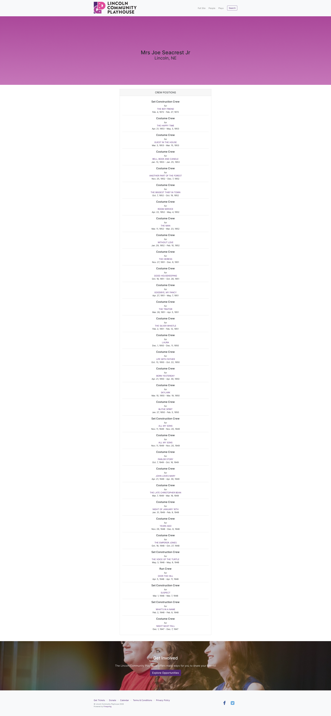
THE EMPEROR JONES (166, 542)
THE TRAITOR (165, 309)
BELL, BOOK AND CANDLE (165, 159)
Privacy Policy (163, 700)
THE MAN (165, 225)
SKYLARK (165, 392)
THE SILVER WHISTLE (165, 325)
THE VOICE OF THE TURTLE (165, 559)
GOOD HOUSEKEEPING (165, 275)
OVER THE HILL (165, 576)
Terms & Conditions (142, 700)
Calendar (124, 700)
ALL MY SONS (165, 426)
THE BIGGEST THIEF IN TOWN (165, 192)
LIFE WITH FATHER (165, 359)
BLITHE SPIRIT (165, 409)
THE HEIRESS (165, 259)
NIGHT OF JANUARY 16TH (166, 509)
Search (232, 8)
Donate (112, 700)
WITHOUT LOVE (165, 242)
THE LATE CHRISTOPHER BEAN (165, 492)
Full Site (201, 8)
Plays (221, 8)
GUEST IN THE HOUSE (165, 142)
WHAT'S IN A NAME (165, 609)
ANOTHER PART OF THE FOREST (165, 175)
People (212, 8)
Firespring (107, 706)
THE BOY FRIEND (165, 109)
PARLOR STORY (165, 459)
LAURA (165, 342)
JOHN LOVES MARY (165, 476)
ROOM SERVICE (165, 209)
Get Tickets (99, 700)
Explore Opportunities (165, 672)
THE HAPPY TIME (165, 125)
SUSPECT (165, 592)
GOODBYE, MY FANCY (165, 292)
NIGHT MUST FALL (165, 626)
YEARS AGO (165, 526)
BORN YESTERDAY (165, 375)
